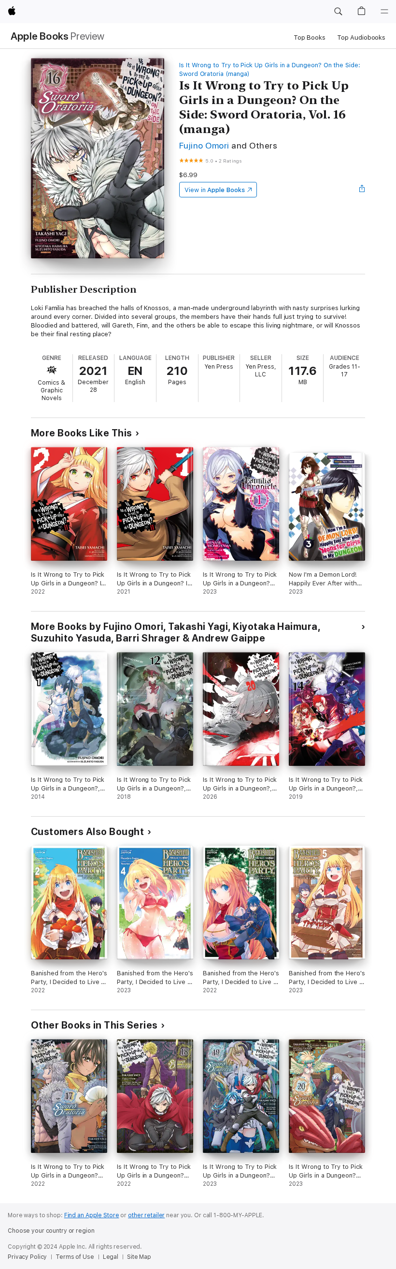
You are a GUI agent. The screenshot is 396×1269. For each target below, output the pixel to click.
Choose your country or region (51, 1230)
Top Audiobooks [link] (361, 37)
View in (214, 190)
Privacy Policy (27, 1257)
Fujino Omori (204, 145)
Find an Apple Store (91, 1215)
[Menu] (384, 11)
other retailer (146, 1215)
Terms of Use (75, 1257)
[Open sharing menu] (362, 190)
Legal (110, 1257)
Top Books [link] (309, 37)
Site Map (139, 1257)
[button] (338, 11)
